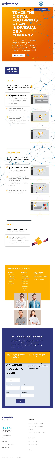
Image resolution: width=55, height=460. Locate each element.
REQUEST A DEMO (33, 441)
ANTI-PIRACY (31, 429)
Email (8, 392)
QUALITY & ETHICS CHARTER (8, 444)
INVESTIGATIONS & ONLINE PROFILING (37, 432)
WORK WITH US (5, 447)
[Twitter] (29, 449)
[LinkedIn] (31, 449)
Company (24, 392)
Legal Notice (20, 457)
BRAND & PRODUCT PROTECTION (36, 423)
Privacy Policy (13, 457)
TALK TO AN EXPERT (33, 444)
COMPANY (4, 441)
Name (23, 384)
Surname (9, 384)
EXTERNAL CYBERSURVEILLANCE (36, 426)
